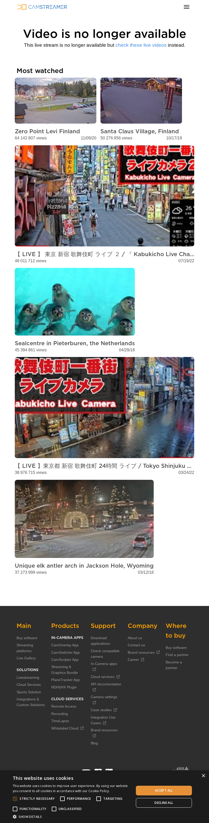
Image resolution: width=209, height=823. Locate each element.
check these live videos (141, 45)
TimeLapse (60, 721)
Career (133, 660)
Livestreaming (28, 677)
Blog (94, 743)
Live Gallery (26, 658)
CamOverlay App (65, 645)
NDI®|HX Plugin (64, 687)
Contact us (136, 645)
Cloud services (102, 677)
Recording (59, 714)
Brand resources (141, 652)
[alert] (104, 796)
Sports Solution (29, 692)
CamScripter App (65, 660)
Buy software (27, 638)
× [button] (203, 776)
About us (135, 638)
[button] (71, 816)
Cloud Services (29, 685)
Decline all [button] (163, 803)
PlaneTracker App (65, 680)
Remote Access (63, 706)
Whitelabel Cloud (65, 728)
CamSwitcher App (65, 652)
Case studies (101, 710)
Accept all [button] (164, 790)
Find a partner (177, 655)
